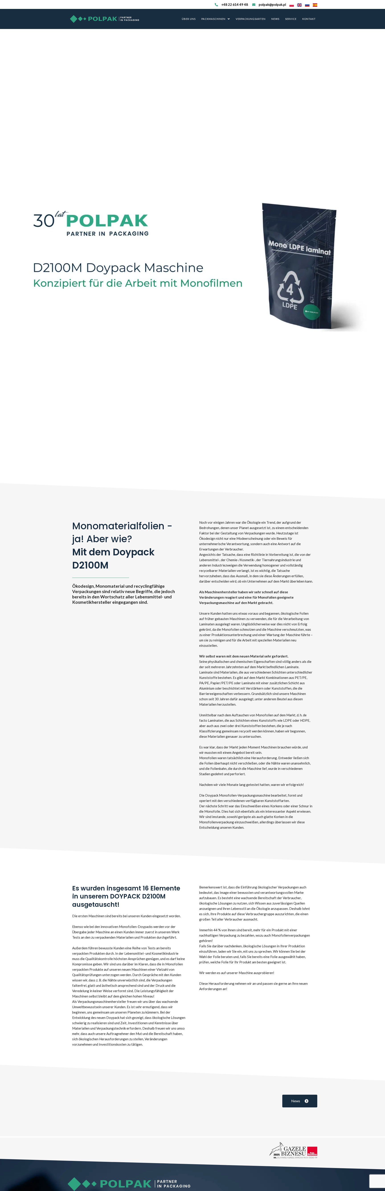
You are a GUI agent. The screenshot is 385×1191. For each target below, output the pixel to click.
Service (291, 18)
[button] (216, 18)
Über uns (189, 18)
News (275, 18)
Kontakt (309, 18)
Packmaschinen (213, 18)
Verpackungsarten (251, 18)
